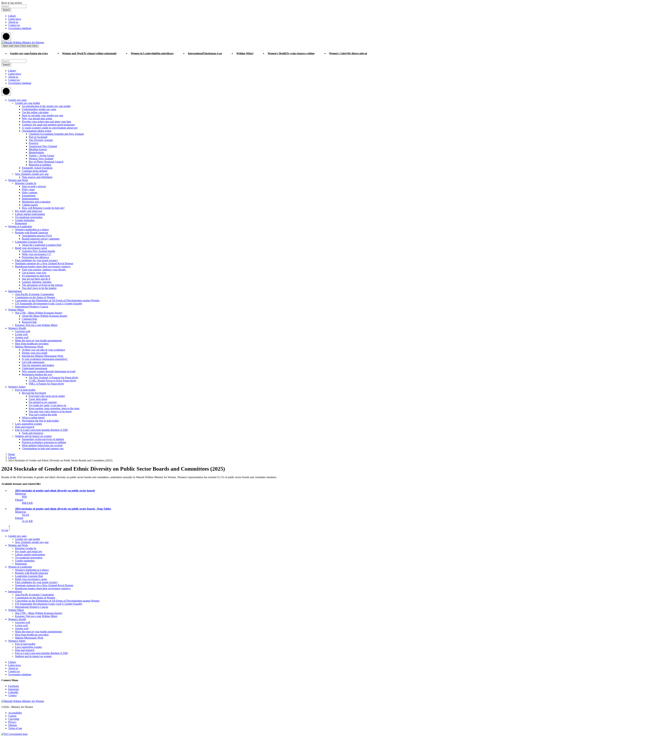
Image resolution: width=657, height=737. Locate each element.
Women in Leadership (20, 226)
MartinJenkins (36, 152)
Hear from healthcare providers (32, 343)
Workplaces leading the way (37, 374)
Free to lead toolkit (25, 389)
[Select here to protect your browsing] (6, 37)
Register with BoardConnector (31, 232)
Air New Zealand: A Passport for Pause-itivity (53, 377)
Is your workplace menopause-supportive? (45, 359)
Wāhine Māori (16, 309)
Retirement (21, 223)
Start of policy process (34, 186)
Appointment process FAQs (37, 235)
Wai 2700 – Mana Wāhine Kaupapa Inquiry (38, 312)
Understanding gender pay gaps (39, 109)
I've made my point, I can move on (47, 405)
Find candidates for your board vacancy (36, 260)
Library (12, 15)
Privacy (12, 722)
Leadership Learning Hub (29, 241)
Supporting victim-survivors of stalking (43, 439)
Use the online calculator (35, 112)
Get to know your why (34, 272)
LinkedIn (13, 692)
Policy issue (28, 189)
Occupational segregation (28, 217)
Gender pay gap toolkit (27, 103)
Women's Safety (17, 386)
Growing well (22, 331)
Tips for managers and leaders (38, 365)
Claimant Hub (29, 318)
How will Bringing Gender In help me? (43, 207)
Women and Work (18, 180)
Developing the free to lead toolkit (40, 420)
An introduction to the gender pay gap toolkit (46, 106)
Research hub (29, 322)
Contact (12, 695)
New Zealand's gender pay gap (32, 174)
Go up (4, 530)
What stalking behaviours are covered (42, 445)
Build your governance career (31, 248)
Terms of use (15, 728)
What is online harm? (33, 417)
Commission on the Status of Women (35, 297)
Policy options (29, 192)
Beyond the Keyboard (34, 392)
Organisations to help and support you (42, 448)
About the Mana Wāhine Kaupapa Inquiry (45, 315)
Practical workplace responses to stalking (44, 442)
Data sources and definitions (37, 177)
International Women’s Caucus (31, 306)
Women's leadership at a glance (32, 229)
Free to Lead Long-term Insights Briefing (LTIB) (41, 429)
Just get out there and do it (36, 278)
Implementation (30, 198)
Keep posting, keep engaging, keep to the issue (54, 408)
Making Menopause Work (29, 346)
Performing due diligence (35, 257)
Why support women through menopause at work (48, 371)
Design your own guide (34, 352)
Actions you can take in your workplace (43, 349)
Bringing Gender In (25, 183)
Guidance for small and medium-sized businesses (48, 124)
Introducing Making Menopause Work (42, 355)
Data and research (24, 426)
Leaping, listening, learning (36, 281)
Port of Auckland (38, 137)
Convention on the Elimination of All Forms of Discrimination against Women (57, 300)
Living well (21, 334)
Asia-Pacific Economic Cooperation (34, 294)
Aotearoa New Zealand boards (38, 251)
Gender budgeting (25, 220)
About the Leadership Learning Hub (41, 244)
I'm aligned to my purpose (43, 402)
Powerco (33, 143)
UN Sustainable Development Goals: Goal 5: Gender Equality (48, 303)
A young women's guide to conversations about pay (50, 127)
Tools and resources (32, 433)
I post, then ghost (38, 399)
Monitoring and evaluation (36, 201)
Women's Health (17, 328)
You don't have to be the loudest (39, 288)
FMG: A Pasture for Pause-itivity (46, 383)
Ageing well (21, 337)
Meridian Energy (38, 149)
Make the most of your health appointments (38, 340)
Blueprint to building (40, 164)
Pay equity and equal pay (28, 211)
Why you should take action (37, 118)
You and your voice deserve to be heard (50, 411)
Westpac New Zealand (41, 158)
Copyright (13, 718)
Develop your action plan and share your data (46, 121)
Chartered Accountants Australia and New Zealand (56, 133)
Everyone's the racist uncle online (47, 396)
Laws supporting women (28, 423)
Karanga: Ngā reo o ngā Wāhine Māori (36, 325)
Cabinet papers (30, 204)
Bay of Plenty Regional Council (46, 161)
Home (11, 454)
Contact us (14, 25)
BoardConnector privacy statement (40, 238)
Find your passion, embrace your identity (44, 269)
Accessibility (15, 712)
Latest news (14, 18)
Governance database (19, 28)
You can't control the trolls (43, 414)
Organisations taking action (36, 130)
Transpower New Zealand (43, 146)
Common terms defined (34, 170)
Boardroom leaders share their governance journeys (42, 266)
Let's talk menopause (33, 362)
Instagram (13, 689)
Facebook (13, 686)
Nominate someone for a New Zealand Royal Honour (44, 263)
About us (13, 22)
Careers (12, 715)
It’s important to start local (36, 275)
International (15, 291)
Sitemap (12, 725)
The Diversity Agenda (41, 140)
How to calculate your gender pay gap (42, 115)
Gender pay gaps (17, 100)
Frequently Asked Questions (37, 167)
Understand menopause (34, 368)
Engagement (28, 195)
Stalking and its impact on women (33, 436)
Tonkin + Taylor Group (41, 155)
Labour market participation (30, 214)
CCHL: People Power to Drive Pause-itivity (52, 380)
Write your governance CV (36, 254)
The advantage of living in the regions (42, 285)
